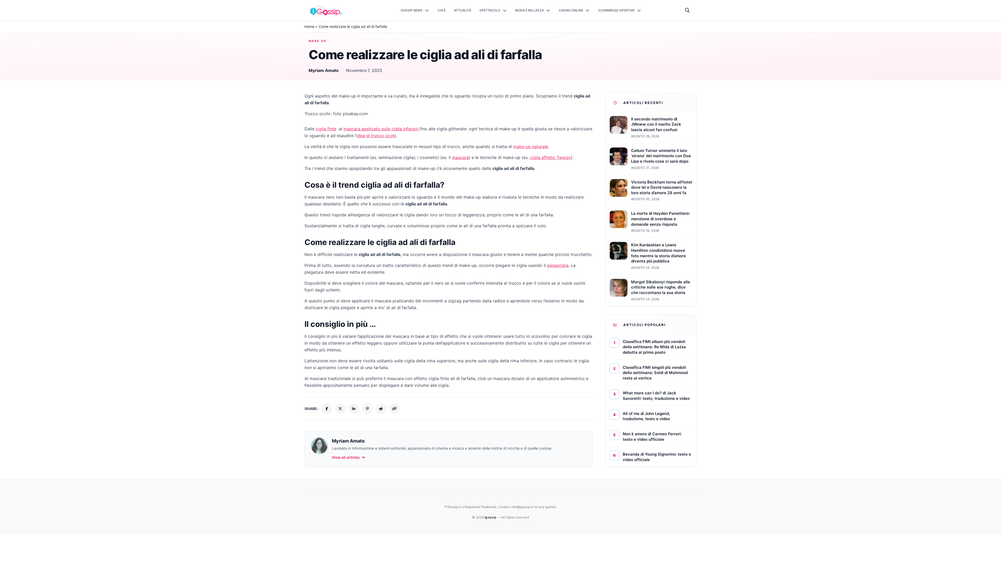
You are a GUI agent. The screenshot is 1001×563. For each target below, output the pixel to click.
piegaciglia (558, 265)
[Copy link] (394, 408)
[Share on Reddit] (381, 408)
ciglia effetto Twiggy (550, 157)
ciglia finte (326, 128)
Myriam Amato (324, 70)
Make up (317, 41)
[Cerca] (687, 10)
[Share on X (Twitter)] (340, 408)
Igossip (491, 517)
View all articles (346, 457)
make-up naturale (530, 146)
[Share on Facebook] (326, 408)
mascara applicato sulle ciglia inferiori (382, 128)
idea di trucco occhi (376, 135)
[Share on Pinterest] (367, 408)
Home (309, 26)
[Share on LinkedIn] (354, 408)
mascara (460, 157)
